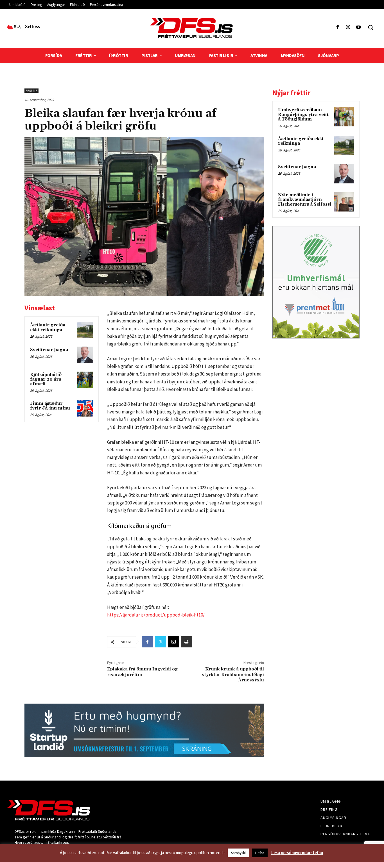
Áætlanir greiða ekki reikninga (47, 327)
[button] (370, 27)
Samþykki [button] (238, 852)
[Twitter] (160, 641)
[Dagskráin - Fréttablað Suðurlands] (192, 28)
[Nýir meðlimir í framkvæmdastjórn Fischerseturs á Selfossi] (344, 201)
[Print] (186, 641)
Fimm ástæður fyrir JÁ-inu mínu (50, 406)
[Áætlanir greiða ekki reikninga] (85, 330)
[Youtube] (358, 27)
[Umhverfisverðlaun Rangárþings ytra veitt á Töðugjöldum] (344, 116)
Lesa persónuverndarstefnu (297, 852)
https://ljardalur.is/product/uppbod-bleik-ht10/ (156, 615)
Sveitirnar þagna (49, 349)
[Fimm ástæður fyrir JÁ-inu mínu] (85, 408)
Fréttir (31, 90)
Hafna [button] (259, 852)
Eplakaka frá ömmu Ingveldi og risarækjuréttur (142, 671)
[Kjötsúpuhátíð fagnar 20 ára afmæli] (85, 380)
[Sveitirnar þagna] (85, 355)
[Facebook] (337, 27)
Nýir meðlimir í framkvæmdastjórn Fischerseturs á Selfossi (304, 199)
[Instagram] (348, 27)
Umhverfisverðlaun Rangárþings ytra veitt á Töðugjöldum (303, 114)
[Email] (173, 641)
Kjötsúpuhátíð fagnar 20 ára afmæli (46, 379)
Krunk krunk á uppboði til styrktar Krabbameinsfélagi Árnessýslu (233, 674)
